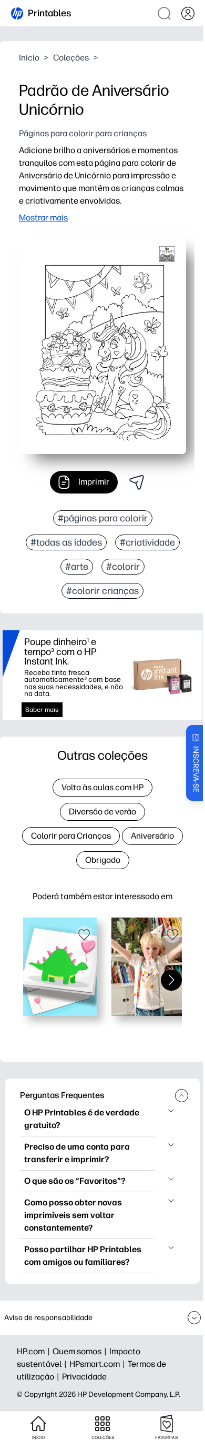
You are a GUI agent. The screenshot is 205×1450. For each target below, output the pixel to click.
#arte (76, 566)
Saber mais (42, 709)
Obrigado (102, 860)
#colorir (123, 566)
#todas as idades (66, 542)
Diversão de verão (102, 812)
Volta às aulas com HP (103, 787)
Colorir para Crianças (71, 836)
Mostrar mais (43, 218)
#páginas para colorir (103, 518)
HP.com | (35, 1351)
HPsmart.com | (98, 1364)
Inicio (29, 58)
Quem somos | (81, 1351)
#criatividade (147, 542)
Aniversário (152, 836)
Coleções (71, 58)
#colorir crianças (102, 591)
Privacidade (84, 1377)
